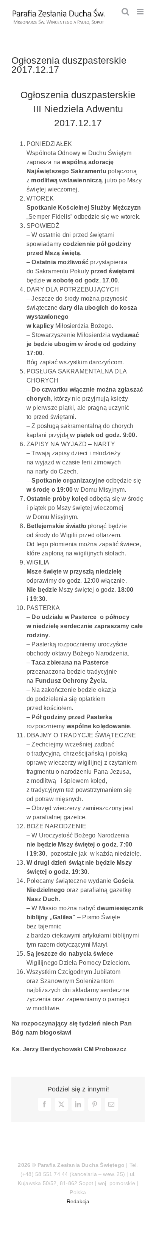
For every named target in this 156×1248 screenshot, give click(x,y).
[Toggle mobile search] (125, 12)
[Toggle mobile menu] (141, 12)
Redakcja (78, 1201)
